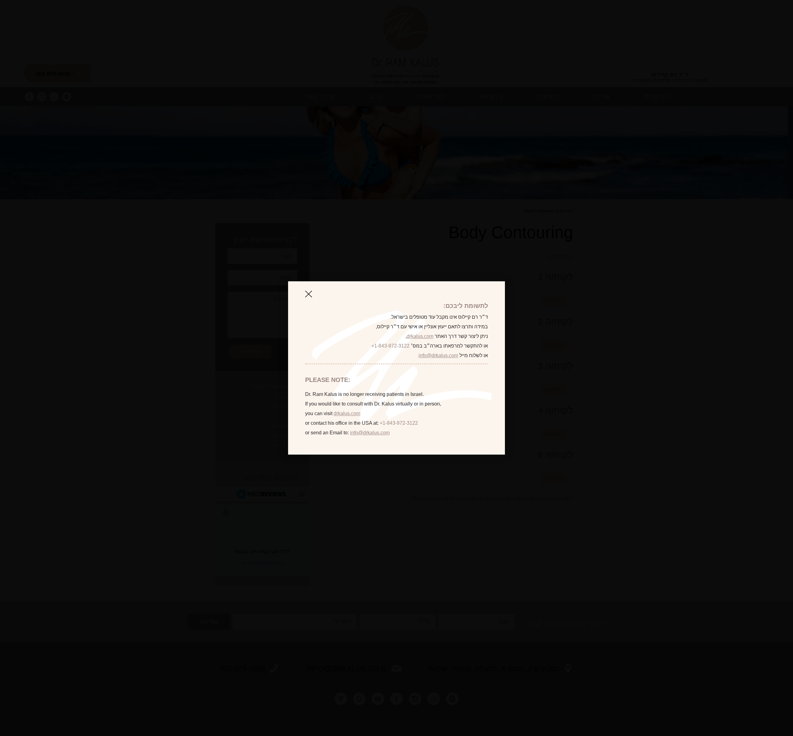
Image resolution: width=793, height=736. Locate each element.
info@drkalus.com (438, 355)
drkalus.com (420, 336)
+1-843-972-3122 (390, 345)
